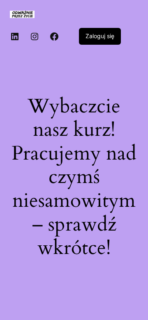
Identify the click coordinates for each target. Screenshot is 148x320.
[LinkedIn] (15, 36)
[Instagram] (34, 36)
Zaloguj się (100, 35)
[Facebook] (54, 36)
